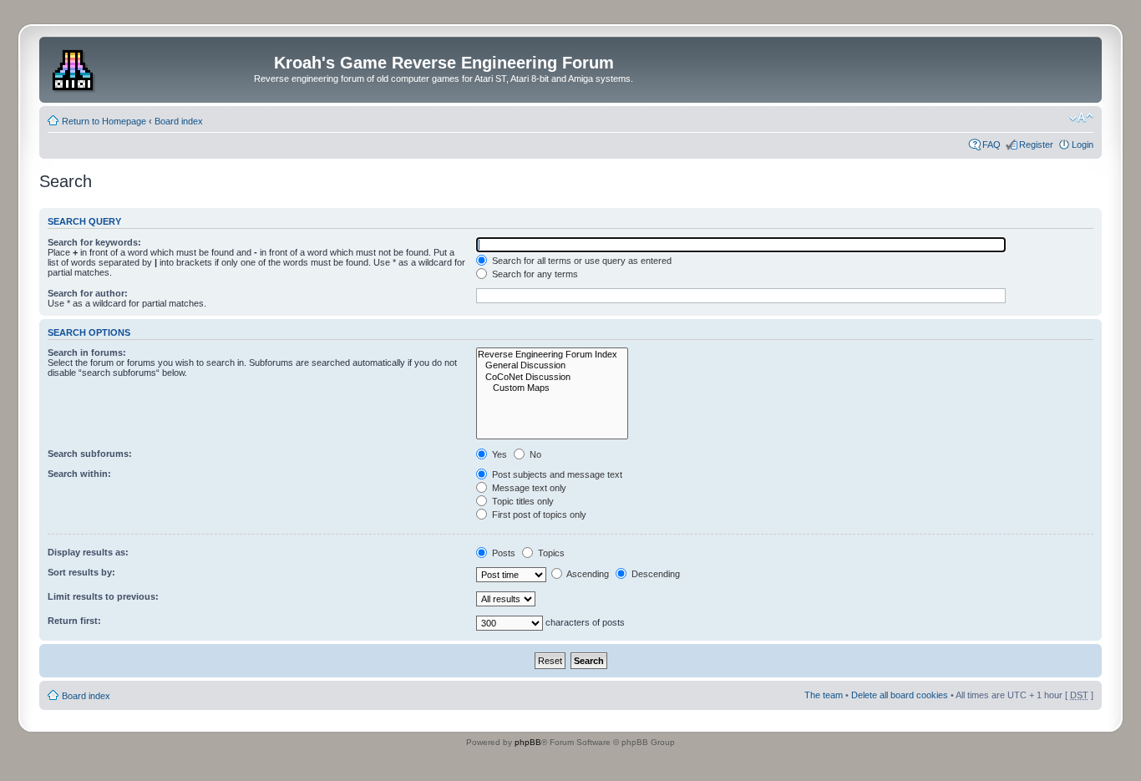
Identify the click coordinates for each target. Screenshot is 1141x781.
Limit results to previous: (103, 596)
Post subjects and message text (555, 474)
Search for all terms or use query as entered (580, 261)
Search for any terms (533, 274)
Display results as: (88, 552)
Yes (498, 454)
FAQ (991, 144)
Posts (502, 553)
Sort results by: (81, 572)
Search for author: (88, 293)
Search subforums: (90, 454)
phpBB (528, 742)
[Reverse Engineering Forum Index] (552, 354)
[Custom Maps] (552, 388)
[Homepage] (74, 67)
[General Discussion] (552, 365)
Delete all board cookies (899, 695)
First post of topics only (537, 515)
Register (1036, 144)
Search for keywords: (94, 242)
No (534, 454)
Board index (179, 121)
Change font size (1081, 117)
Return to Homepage (104, 121)
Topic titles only (521, 501)
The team (823, 695)
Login (1082, 144)
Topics (550, 553)
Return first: (74, 621)
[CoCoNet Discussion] (552, 377)
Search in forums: (87, 352)
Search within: (79, 474)
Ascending (587, 574)
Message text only (527, 488)
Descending (654, 574)
